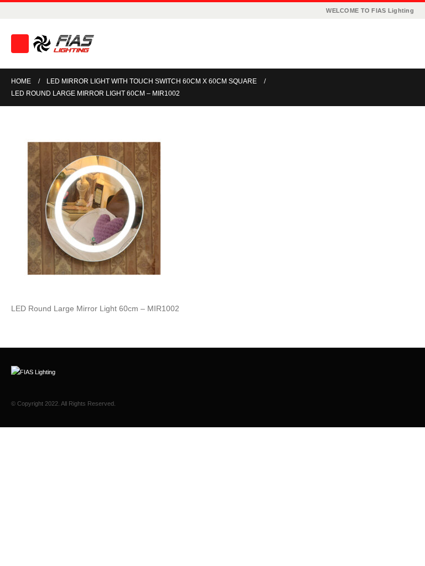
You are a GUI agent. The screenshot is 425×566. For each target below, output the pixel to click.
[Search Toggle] (405, 43)
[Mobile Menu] (20, 43)
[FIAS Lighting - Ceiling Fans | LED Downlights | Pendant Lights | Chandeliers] (63, 44)
